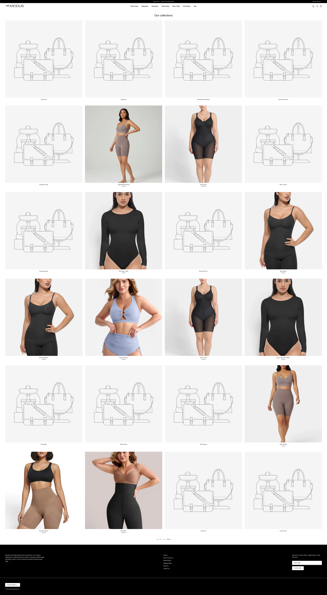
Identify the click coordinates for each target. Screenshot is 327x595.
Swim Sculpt (165, 6)
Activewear (155, 6)
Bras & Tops (176, 6)
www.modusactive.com (14, 589)
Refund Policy (167, 560)
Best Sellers (186, 6)
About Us (166, 566)
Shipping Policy (167, 563)
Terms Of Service (168, 558)
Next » (169, 539)
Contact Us (166, 568)
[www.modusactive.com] (15, 6)
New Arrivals (134, 6)
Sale (195, 6)
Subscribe (298, 568)
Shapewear (145, 6)
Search (165, 555)
